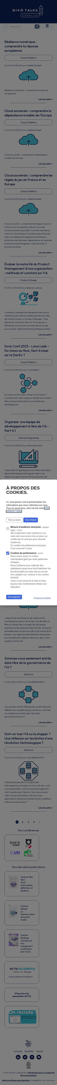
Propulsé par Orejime (42, 598)
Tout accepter (14, 520)
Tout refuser (30, 520)
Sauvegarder (14, 597)
